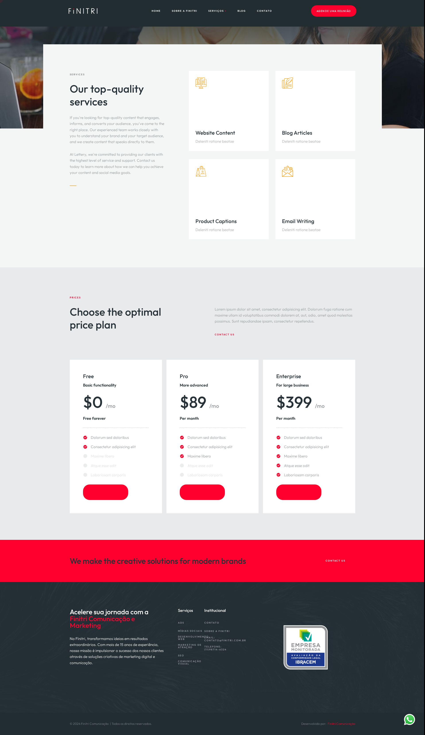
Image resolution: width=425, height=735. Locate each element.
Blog (242, 11)
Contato (264, 11)
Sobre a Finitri (184, 11)
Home (156, 11)
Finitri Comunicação (341, 724)
